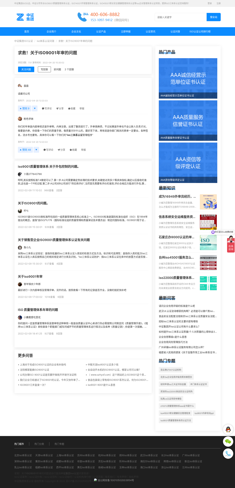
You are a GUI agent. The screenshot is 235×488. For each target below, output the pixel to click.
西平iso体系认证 (65, 467)
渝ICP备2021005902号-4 (80, 481)
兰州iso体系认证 (191, 467)
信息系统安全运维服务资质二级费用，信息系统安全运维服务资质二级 (177, 217)
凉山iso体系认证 (170, 467)
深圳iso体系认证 (23, 461)
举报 (81, 108)
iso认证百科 (50, 476)
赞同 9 (25, 108)
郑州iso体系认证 (128, 455)
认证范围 (98, 476)
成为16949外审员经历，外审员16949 (176, 197)
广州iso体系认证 (191, 455)
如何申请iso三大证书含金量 (173, 384)
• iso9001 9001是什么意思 (100, 384)
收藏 (73, 108)
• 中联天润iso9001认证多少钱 (102, 364)
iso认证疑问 (65, 476)
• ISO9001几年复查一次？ (32, 384)
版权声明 (133, 476)
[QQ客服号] (228, 429)
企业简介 (51, 31)
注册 (219, 3)
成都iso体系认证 (65, 461)
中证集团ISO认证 (23, 40)
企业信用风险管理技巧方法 (173, 341)
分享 (61, 108)
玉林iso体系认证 (128, 467)
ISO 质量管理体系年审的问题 (38, 310)
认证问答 (175, 31)
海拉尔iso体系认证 (150, 461)
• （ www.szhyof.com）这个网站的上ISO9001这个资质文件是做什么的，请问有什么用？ (134, 374)
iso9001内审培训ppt (204, 413)
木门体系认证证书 (198, 384)
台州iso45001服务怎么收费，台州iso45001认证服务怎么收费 (177, 258)
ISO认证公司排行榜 (200, 31)
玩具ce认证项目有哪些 (171, 398)
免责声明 (122, 476)
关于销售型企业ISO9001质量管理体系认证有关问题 (54, 240)
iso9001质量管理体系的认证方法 (176, 420)
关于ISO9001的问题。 (34, 203)
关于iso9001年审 (30, 276)
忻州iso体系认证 (128, 461)
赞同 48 (26, 149)
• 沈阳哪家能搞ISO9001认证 (33, 369)
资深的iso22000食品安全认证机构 (177, 391)
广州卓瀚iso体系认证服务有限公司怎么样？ (182, 347)
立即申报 (126, 31)
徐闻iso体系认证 (107, 467)
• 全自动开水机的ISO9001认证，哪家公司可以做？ (113, 369)
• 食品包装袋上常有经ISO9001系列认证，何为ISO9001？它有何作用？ (124, 379)
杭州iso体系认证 (107, 455)
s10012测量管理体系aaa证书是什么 (177, 406)
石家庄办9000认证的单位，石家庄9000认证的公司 (177, 237)
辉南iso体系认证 (172, 461)
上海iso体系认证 (65, 455)
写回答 (44, 69)
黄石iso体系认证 (86, 467)
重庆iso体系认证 (44, 461)
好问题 (57, 69)
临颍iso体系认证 (44, 467)
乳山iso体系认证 (23, 467)
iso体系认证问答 (45, 40)
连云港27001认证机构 (171, 370)
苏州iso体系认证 (86, 455)
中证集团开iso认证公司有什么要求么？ (179, 326)
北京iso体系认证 (23, 455)
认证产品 (101, 31)
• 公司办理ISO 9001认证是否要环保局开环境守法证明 (47, 374)
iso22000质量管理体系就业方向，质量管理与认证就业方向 (177, 278)
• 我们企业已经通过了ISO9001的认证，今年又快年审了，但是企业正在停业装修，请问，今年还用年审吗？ (75, 379)
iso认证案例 (20, 476)
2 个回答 (69, 69)
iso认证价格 (35, 476)
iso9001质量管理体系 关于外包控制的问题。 (49, 166)
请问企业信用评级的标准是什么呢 (177, 305)
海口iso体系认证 (149, 467)
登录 (210, 3)
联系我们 (110, 476)
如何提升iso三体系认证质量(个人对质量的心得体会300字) (190, 331)
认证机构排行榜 (82, 476)
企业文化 (76, 31)
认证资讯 (150, 31)
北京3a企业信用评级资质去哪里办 (176, 377)
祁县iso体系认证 (86, 461)
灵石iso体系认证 (107, 461)
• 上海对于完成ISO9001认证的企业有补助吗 (42, 364)
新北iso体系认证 (193, 461)
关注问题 (26, 69)
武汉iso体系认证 (149, 455)
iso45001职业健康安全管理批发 (175, 413)
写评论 (48, 108)
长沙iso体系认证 (170, 455)
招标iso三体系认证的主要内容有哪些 (178, 321)
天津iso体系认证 (44, 455)
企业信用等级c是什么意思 (173, 336)
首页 (26, 31)
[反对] (35, 108)
